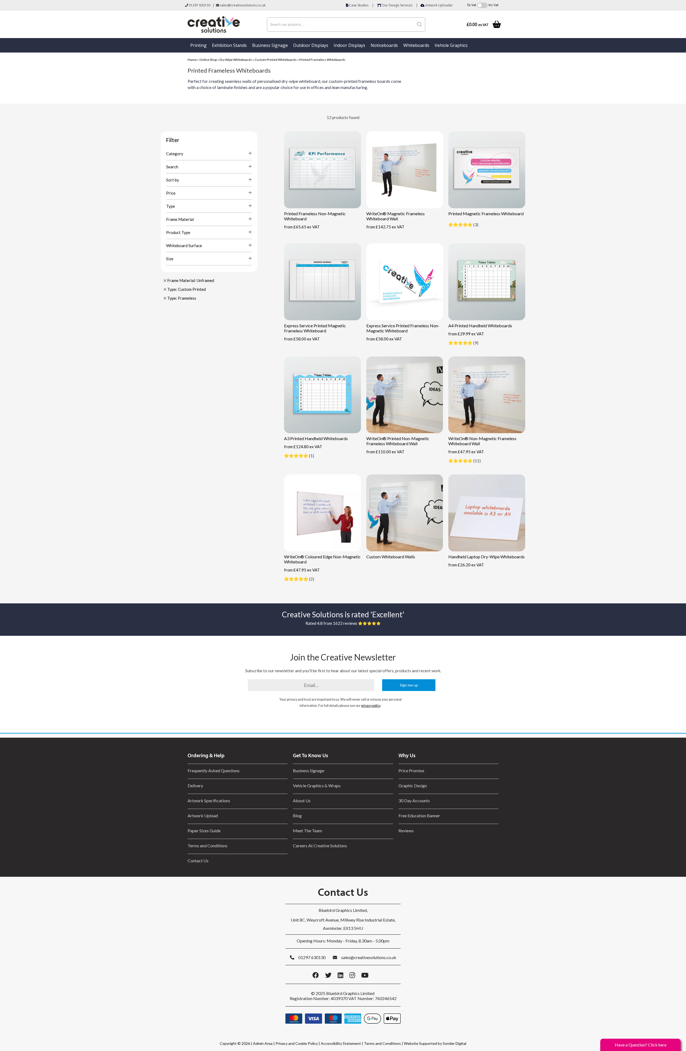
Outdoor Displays (310, 45)
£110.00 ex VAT (385, 451)
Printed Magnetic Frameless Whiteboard (486, 213)
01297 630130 (199, 5)
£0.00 (478, 24)
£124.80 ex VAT (303, 446)
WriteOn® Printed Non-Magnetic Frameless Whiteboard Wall (397, 441)
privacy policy (370, 706)
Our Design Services (396, 5)
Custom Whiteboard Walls (390, 556)
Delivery (195, 785)
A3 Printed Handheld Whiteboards (316, 438)
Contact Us (198, 860)
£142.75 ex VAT (385, 226)
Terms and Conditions (208, 845)
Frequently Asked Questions (214, 770)
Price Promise (411, 770)
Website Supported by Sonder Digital (435, 1043)
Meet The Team (307, 830)
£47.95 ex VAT (466, 451)
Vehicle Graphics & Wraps (317, 785)
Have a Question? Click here (640, 1044)
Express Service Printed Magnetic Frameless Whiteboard (315, 328)
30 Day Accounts (414, 800)
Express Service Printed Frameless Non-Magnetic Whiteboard (402, 328)
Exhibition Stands (229, 45)
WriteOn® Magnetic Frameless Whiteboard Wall (395, 216)
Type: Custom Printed (186, 289)
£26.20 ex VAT (466, 564)
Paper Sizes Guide (204, 830)
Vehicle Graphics (451, 45)
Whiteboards (416, 45)
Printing (198, 45)
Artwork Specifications (209, 800)
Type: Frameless (181, 298)
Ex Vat (471, 5)
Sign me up (409, 685)
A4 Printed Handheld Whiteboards (480, 325)
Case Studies (358, 5)
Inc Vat (493, 5)
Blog (297, 815)
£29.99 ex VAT (466, 333)
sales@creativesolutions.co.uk (242, 5)
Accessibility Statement (341, 1043)
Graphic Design (412, 785)
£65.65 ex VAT (302, 226)
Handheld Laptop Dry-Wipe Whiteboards (486, 556)
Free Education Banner (419, 815)
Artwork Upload (203, 815)
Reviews (406, 830)
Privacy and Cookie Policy (296, 1043)
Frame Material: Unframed (190, 280)
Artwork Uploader (438, 5)
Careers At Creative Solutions (320, 845)
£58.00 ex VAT (302, 338)
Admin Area (263, 1043)
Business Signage (270, 45)
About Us (302, 800)
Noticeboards (384, 45)
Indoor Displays (349, 45)
